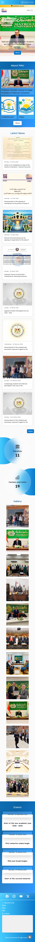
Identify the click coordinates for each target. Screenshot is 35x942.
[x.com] (27, 896)
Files (3, 910)
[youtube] (21, 896)
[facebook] (7, 896)
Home (4, 905)
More (17, 53)
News (4, 908)
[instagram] (14, 896)
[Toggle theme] (30, 937)
